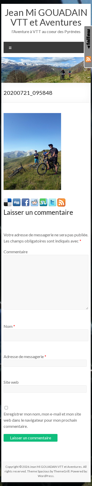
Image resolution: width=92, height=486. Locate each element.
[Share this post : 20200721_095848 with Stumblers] (43, 200)
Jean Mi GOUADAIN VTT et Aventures (46, 17)
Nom (9, 326)
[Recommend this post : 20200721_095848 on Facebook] (25, 200)
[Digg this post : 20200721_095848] (17, 200)
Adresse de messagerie (25, 356)
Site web (11, 382)
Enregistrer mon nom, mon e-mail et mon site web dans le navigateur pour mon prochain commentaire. (42, 420)
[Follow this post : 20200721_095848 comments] (61, 200)
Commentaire (16, 251)
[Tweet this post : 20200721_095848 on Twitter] (52, 200)
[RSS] (88, 59)
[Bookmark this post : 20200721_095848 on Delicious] (8, 200)
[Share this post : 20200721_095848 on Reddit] (34, 200)
